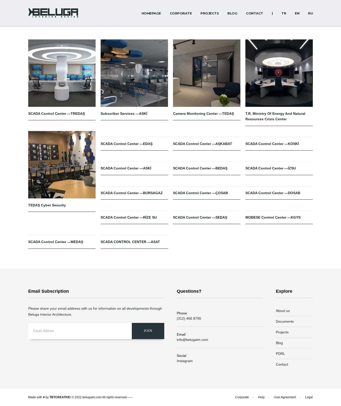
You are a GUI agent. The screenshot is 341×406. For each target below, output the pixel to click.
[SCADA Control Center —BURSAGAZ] (134, 183)
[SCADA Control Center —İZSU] (279, 158)
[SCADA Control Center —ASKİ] (134, 158)
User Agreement (285, 397)
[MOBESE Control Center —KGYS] (279, 208)
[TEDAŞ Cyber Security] (62, 164)
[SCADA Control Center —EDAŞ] (134, 134)
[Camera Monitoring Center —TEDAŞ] (206, 73)
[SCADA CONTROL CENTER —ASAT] (134, 232)
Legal (309, 397)
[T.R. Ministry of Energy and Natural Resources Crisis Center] (279, 73)
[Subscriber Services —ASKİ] (134, 73)
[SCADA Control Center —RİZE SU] (134, 208)
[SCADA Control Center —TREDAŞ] (62, 73)
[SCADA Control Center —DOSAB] (279, 183)
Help (261, 397)
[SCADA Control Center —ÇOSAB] (206, 183)
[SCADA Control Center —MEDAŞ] (62, 232)
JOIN (148, 331)
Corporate (242, 397)
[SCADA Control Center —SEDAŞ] (206, 208)
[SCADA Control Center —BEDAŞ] (206, 158)
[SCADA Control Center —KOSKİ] (279, 134)
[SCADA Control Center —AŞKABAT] (206, 134)
